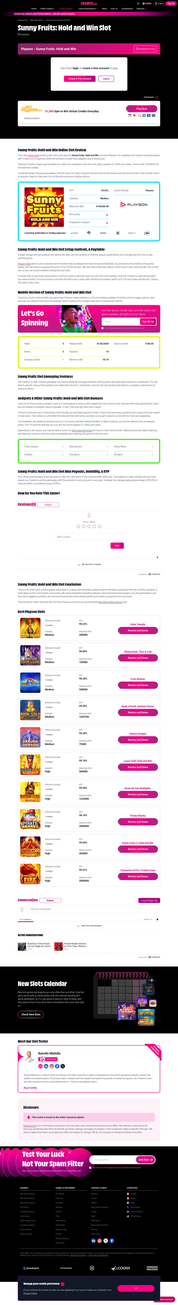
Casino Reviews (26, 1230)
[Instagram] (99, 1241)
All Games (59, 1203)
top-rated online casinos (110, 602)
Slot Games (60, 1194)
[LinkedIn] (93, 1241)
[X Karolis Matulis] (62, 1066)
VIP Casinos (24, 1207)
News (93, 1216)
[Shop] (138, 3)
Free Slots (59, 1198)
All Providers (60, 1225)
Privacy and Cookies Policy (98, 1255)
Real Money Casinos (27, 1198)
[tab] (25, 919)
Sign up (92, 522)
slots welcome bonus (82, 430)
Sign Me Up (148, 321)
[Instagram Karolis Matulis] (51, 1066)
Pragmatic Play (61, 1230)
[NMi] (147, 233)
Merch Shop (95, 1234)
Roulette (59, 1212)
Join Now (143, 1159)
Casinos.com (23, 20)
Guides (93, 1212)
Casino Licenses (26, 1234)
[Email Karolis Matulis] (40, 1066)
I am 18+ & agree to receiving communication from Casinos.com (124, 328)
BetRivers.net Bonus (31, 118)
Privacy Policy (30, 1293)
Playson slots (24, 263)
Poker (58, 1216)
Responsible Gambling (99, 1207)
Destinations (96, 1221)
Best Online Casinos (27, 1194)
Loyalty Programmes (27, 1221)
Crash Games (60, 1221)
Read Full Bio (30, 1088)
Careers (94, 1203)
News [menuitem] (104, 9)
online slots (33, 155)
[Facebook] (112, 1241)
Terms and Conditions (78, 1255)
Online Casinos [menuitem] (46, 9)
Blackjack (59, 1207)
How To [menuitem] (114, 9)
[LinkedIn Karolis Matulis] (46, 1066)
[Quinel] (103, 233)
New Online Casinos (27, 1203)
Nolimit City (60, 1243)
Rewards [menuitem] (140, 9)
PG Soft (58, 1234)
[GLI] (117, 233)
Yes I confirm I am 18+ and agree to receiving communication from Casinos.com (116, 1167)
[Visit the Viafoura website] (154, 574)
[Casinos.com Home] (89, 3)
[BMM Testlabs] (132, 233)
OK (136, 1288)
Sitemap (94, 1230)
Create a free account (79, 78)
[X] (105, 1241)
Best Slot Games (37, 20)
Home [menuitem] (33, 9)
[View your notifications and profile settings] (157, 557)
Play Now (141, 108)
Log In (106, 78)
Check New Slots (30, 1014)
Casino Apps (24, 1216)
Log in (85, 522)
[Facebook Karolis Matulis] (57, 1066)
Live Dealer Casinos (27, 1212)
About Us (94, 1194)
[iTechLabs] (88, 233)
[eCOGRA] (74, 233)
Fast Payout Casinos (27, 1225)
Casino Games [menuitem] (66, 9)
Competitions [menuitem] (127, 9)
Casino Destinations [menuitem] (87, 9)
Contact (94, 1198)
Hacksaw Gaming (62, 1238)
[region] (89, 539)
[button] (78, 526)
